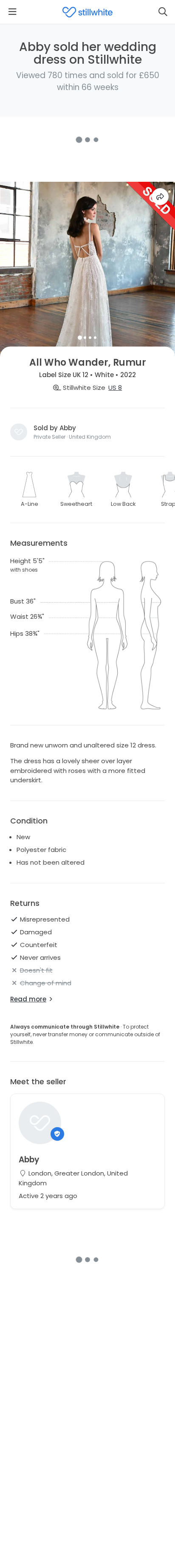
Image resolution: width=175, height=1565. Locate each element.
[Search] (162, 11)
